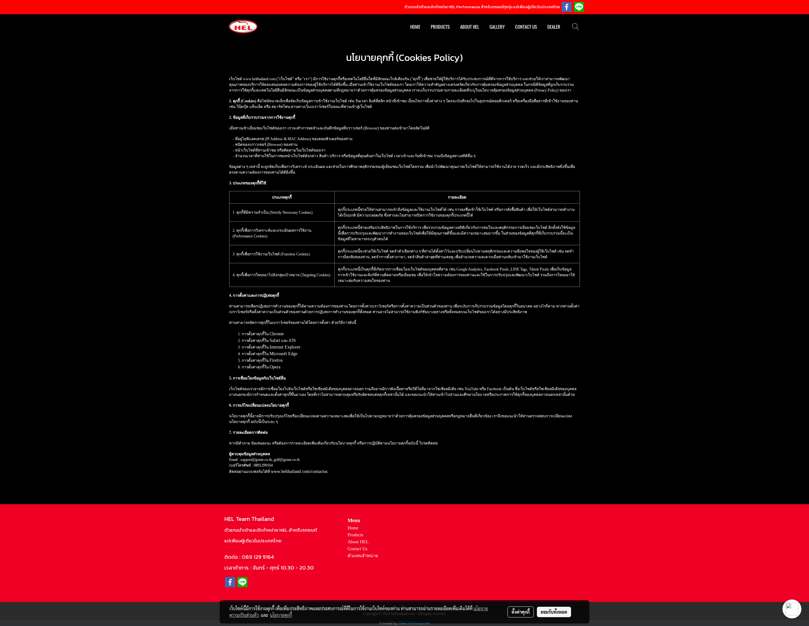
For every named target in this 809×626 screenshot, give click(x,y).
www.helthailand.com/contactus (299, 471)
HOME (415, 27)
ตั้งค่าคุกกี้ (521, 612)
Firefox (276, 360)
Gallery (497, 27)
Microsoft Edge (283, 353)
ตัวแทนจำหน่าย (363, 555)
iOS (292, 340)
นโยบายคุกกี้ (281, 615)
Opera (275, 367)
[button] (575, 27)
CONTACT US (526, 27)
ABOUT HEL (469, 27)
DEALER (553, 27)
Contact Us (357, 548)
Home (353, 528)
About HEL (358, 542)
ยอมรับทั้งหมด (554, 612)
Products (440, 27)
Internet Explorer (285, 347)
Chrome (277, 333)
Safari (275, 340)
